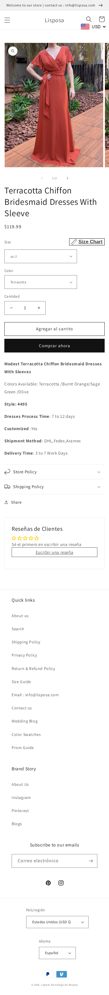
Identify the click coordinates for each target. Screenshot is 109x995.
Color (8, 270)
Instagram (21, 797)
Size (53, 242)
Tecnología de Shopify (64, 984)
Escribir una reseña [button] (54, 552)
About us (20, 615)
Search (18, 628)
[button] (7, 20)
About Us (20, 784)
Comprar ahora (54, 345)
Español (51, 952)
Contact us (22, 708)
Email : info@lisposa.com (35, 694)
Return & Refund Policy (33, 668)
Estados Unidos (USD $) (51, 921)
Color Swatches (26, 734)
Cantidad (11, 296)
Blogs (17, 823)
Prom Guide (23, 747)
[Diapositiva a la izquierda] (41, 178)
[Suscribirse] (90, 861)
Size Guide (21, 681)
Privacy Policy (24, 655)
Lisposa (45, 984)
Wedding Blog (24, 721)
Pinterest (20, 810)
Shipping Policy (26, 642)
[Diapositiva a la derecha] (67, 178)
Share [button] (16, 502)
